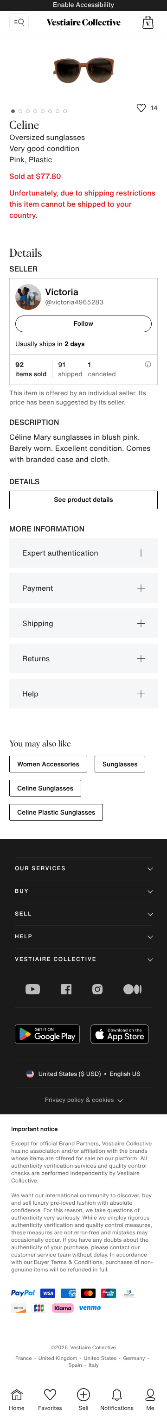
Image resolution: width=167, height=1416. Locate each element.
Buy (22, 891)
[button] (147, 22)
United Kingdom (58, 1358)
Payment (37, 588)
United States (100, 1358)
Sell (23, 914)
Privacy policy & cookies (79, 1099)
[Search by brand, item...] (19, 22)
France (23, 1358)
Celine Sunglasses (45, 788)
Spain (75, 1365)
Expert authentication (60, 552)
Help (30, 693)
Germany (134, 1358)
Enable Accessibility (83, 5)
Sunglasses (120, 764)
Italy (94, 1365)
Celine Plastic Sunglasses (56, 812)
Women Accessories (48, 764)
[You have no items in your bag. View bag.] (147, 22)
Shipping (37, 623)
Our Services (40, 868)
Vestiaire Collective (55, 959)
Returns (36, 658)
